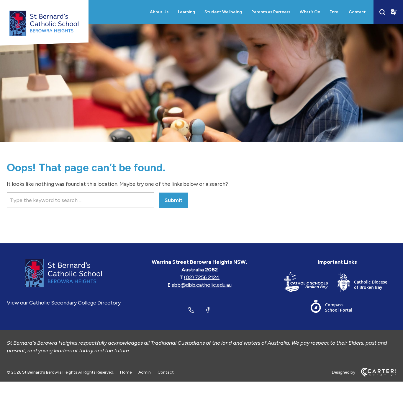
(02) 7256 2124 (201, 277)
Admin (144, 372)
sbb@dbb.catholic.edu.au (202, 285)
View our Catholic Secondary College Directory (64, 302)
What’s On (310, 11)
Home (126, 372)
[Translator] (394, 12)
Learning (186, 11)
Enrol (334, 11)
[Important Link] (310, 283)
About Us (159, 11)
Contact (357, 11)
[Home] (64, 273)
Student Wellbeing (223, 11)
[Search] (382, 12)
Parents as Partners (270, 11)
